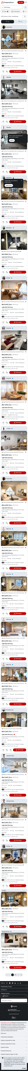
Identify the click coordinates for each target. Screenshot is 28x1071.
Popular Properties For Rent (8, 1044)
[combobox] (13, 7)
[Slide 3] (12, 47)
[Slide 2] (11, 47)
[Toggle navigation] (26, 2)
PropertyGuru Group (6, 986)
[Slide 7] (17, 47)
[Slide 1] (10, 47)
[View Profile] (14, 27)
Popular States (5, 1047)
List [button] (8, 21)
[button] (21, 181)
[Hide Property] (21, 32)
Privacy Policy (7, 1062)
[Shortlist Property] (25, 32)
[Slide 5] (16, 544)
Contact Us (4, 989)
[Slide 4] (14, 816)
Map (21, 21)
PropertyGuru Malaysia (7, 1037)
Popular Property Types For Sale (9, 1054)
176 (15, 975)
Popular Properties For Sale (8, 1040)
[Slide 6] (16, 47)
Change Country (5, 993)
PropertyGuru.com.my (6, 1022)
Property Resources (6, 1050)
